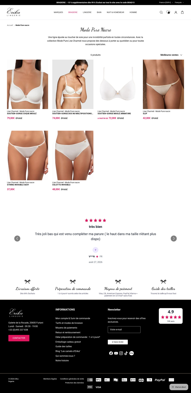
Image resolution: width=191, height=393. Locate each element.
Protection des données (74, 383)
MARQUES (58, 12)
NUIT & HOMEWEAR (115, 12)
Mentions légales (50, 379)
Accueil (10, 25)
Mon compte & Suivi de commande (73, 318)
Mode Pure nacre (22, 25)
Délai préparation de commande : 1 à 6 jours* (78, 337)
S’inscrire (118, 342)
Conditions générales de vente (72, 379)
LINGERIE (87, 12)
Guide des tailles (64, 346)
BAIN (99, 12)
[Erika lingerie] (13, 12)
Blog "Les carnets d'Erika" (68, 351)
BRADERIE (72, 12)
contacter (19, 338)
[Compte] (175, 12)
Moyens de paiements (66, 327)
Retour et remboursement (68, 332)
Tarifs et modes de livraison (69, 323)
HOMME (133, 12)
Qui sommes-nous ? (65, 356)
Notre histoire (62, 360)
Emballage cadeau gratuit (68, 342)
